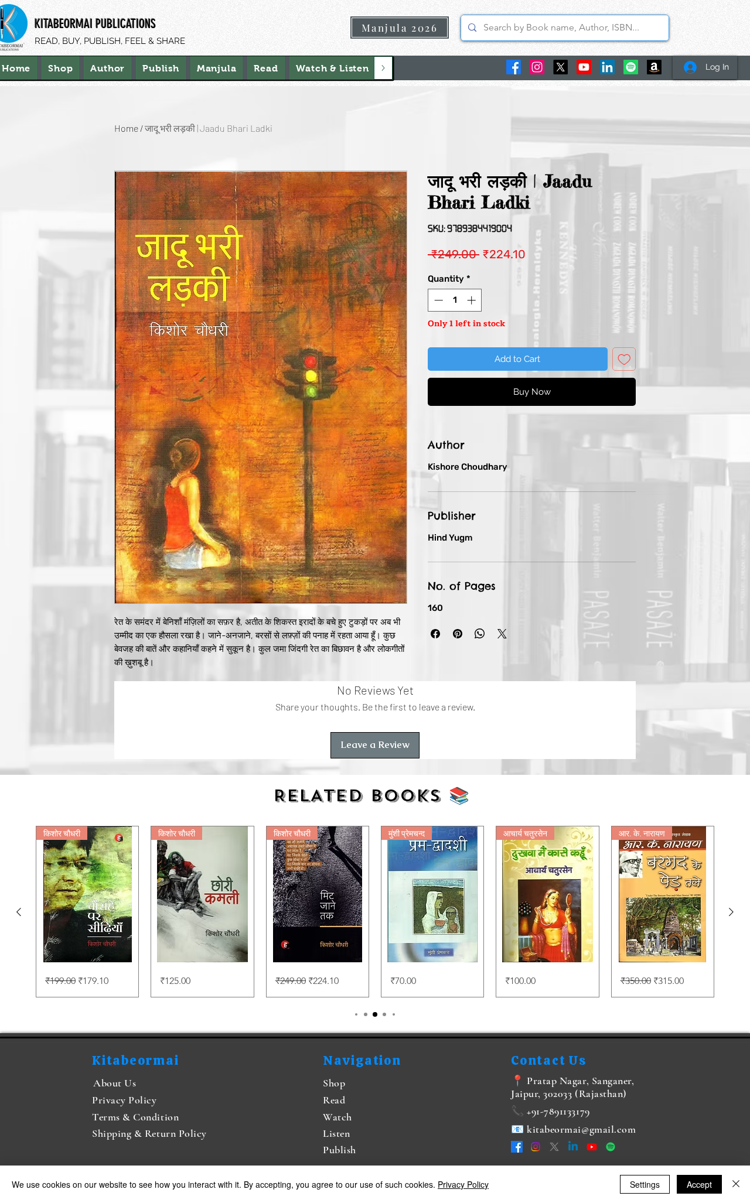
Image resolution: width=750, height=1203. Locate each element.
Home (126, 128)
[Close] (736, 1184)
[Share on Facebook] (435, 634)
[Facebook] (513, 67)
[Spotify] (630, 67)
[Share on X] (502, 634)
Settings (645, 1184)
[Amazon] (654, 67)
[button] (332, 68)
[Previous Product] (19, 912)
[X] (560, 67)
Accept (699, 1184)
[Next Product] (731, 912)
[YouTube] (584, 67)
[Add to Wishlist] (624, 359)
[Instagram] (537, 67)
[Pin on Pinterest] (458, 634)
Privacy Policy (463, 1184)
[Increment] (472, 300)
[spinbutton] (455, 300)
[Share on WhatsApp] (480, 634)
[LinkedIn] (607, 67)
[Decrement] (437, 300)
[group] (375, 911)
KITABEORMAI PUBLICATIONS (95, 24)
